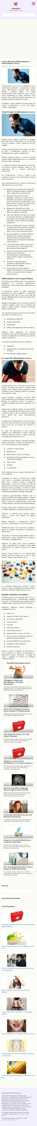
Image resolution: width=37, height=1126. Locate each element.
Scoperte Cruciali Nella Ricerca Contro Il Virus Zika (17, 841)
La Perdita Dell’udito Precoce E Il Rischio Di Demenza (18, 816)
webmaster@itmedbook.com (10, 1120)
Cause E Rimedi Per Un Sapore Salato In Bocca (18, 1034)
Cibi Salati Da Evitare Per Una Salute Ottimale (16, 735)
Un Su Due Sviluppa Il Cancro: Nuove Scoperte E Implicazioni (17, 710)
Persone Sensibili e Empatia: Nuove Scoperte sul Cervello (16, 789)
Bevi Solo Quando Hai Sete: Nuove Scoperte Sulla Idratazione (18, 868)
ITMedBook (15, 9)
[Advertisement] (18, 38)
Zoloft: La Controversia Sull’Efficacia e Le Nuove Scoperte (18, 762)
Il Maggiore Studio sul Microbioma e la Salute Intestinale (13, 682)
